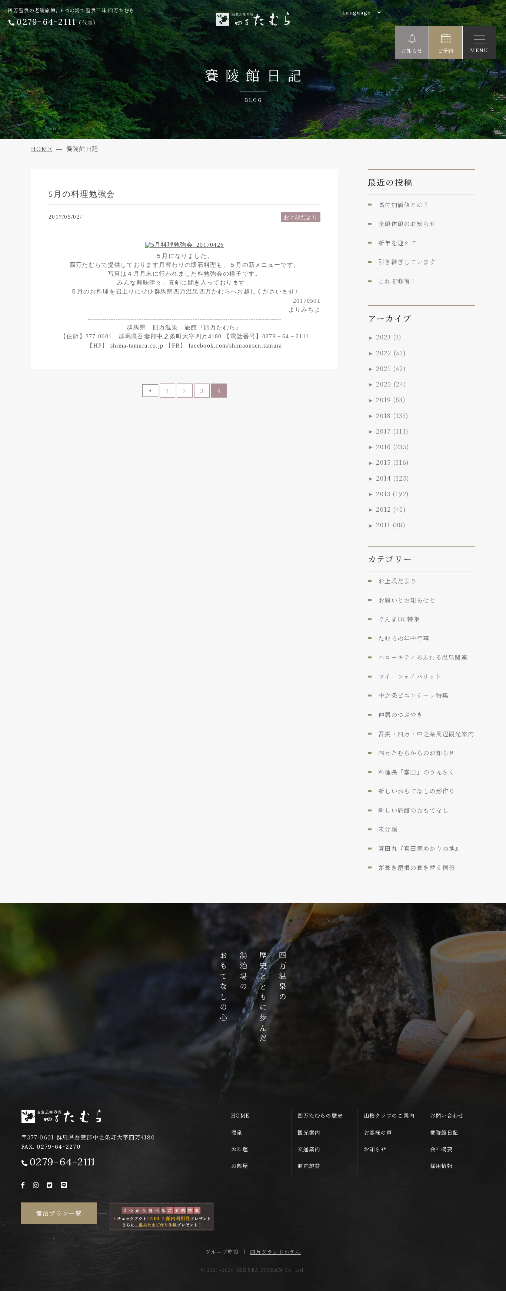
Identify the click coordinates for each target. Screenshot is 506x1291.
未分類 (387, 828)
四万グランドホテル (275, 1251)
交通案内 (308, 1149)
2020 (391, 383)
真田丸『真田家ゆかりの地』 (420, 848)
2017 (392, 431)
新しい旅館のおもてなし (413, 810)
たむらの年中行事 (403, 638)
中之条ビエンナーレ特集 (413, 695)
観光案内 (308, 1132)
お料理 (239, 1149)
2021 (391, 368)
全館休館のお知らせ (407, 223)
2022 (391, 352)
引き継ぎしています (407, 261)
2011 (391, 525)
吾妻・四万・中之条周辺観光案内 (426, 733)
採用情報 (441, 1165)
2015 (392, 462)
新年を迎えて (397, 242)
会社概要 (441, 1149)
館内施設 (308, 1165)
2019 (391, 399)
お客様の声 (378, 1132)
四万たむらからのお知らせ (416, 752)
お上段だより (301, 217)
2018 (392, 415)
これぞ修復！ (397, 280)
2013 (392, 493)
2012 (391, 509)
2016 (392, 446)
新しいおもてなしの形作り (416, 790)
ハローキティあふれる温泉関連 (422, 657)
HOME (240, 1115)
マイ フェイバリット (410, 676)
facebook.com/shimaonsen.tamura (234, 345)
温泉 (237, 1132)
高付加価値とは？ (403, 204)
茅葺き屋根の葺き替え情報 (416, 867)
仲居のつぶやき (400, 714)
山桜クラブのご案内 (389, 1115)
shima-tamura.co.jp (136, 345)
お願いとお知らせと (407, 599)
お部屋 (239, 1165)
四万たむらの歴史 (320, 1115)
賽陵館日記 (444, 1132)
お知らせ (375, 1149)
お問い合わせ (447, 1115)
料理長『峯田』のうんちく (416, 771)
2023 (389, 337)
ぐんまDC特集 (399, 618)
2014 (392, 478)
